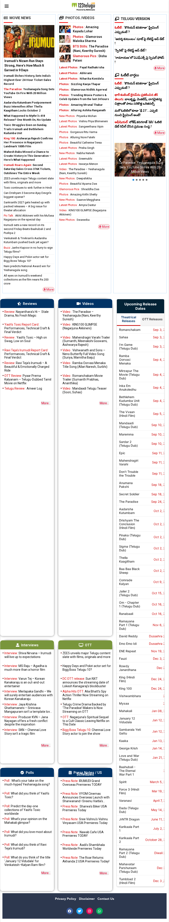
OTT (88, 645)
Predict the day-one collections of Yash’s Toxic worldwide (22, 809)
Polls (30, 773)
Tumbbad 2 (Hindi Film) (127, 881)
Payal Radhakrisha (81, 67)
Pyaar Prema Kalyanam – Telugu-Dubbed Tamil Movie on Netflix (27, 379)
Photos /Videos (79, 18)
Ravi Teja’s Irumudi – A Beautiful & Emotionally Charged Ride (26, 366)
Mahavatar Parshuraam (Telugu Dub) (128, 867)
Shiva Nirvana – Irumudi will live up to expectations (27, 655)
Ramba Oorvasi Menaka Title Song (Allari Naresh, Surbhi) (84, 364)
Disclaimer (87, 898)
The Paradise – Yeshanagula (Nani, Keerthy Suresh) (81, 315)
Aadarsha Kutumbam (127, 511)
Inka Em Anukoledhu (127, 387)
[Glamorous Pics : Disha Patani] (65, 58)
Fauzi (123, 658)
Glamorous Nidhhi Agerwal (83, 89)
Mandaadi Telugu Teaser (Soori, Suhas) (84, 390)
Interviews (30, 645)
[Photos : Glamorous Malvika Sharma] (65, 39)
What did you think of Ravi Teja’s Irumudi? (25, 846)
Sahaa (123, 337)
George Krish (128, 748)
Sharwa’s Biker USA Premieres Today (84, 808)
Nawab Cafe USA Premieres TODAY (83, 834)
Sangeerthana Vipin (81, 126)
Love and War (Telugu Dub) (129, 757)
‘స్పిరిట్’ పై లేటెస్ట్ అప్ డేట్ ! (130, 50)
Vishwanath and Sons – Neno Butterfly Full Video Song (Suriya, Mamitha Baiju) (83, 353)
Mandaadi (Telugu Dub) (128, 425)
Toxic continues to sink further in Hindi (28, 187)
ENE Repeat (127, 651)
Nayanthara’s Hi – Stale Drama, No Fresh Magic (26, 313)
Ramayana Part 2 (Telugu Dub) (129, 852)
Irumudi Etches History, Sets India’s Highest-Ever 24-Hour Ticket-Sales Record (27, 79)
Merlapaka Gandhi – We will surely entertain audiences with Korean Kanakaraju (28, 695)
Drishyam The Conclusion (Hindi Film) (129, 524)
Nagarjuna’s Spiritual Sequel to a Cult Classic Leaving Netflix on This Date (85, 720)
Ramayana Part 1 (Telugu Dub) (129, 624)
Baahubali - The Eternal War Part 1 (127, 770)
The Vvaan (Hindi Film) (127, 413)
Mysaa (124, 703)
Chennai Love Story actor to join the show (86, 731)
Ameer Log (23, 388)
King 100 (125, 688)
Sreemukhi (75, 158)
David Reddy (128, 636)
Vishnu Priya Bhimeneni (83, 121)
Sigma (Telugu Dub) (129, 548)
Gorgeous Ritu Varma (78, 132)
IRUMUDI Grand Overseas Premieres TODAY (82, 782)
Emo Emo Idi (128, 643)
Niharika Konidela (81, 78)
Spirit (123, 782)
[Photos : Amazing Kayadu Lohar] (65, 29)
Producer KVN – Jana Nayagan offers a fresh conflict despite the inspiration (26, 720)
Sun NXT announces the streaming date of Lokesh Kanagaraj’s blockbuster (85, 682)
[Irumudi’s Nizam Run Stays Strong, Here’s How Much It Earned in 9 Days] (29, 49)
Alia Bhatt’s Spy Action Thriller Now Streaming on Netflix (85, 695)
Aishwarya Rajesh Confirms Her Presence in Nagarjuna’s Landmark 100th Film (28, 142)
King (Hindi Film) (127, 679)
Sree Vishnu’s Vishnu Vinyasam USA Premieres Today (85, 821)
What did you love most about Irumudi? (28, 833)
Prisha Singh (76, 147)
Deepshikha (75, 178)
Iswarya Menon (78, 164)
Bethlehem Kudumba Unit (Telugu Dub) (129, 400)
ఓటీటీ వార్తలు (130, 75)
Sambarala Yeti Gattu (130, 731)
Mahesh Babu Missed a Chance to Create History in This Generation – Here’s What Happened (27, 155)
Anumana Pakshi (126, 484)
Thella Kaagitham (126, 559)
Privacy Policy (66, 898)
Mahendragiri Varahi (128, 462)
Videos (88, 304)
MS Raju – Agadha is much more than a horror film (25, 667)
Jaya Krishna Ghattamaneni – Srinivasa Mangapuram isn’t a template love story (28, 708)
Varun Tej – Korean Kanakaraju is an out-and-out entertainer (24, 682)
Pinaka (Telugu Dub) (129, 537)
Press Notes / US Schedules (87, 773)
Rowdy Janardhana (127, 668)
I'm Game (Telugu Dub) (128, 346)
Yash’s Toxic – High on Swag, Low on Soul (25, 339)
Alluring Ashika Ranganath (82, 110)
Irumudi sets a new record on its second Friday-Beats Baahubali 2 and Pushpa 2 (27, 229)
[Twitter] (79, 911)
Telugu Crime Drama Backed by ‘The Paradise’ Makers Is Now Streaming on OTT (84, 708)
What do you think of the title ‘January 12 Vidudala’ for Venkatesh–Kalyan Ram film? (27, 861)
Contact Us (105, 898)
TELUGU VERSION (135, 19)
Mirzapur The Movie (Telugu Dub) (129, 374)
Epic (122, 453)
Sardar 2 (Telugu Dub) (128, 443)
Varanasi (125, 800)
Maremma (126, 434)
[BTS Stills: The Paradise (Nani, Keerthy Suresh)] (65, 49)
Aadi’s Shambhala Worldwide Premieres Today (83, 846)
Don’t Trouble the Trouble (128, 473)
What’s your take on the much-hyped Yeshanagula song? (27, 782)
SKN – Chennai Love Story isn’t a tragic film (25, 731)
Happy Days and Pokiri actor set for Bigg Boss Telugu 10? (86, 667)
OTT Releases (152, 319)
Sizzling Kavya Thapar (80, 84)
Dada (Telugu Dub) (128, 810)
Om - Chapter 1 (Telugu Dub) (129, 604)
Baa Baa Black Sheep (129, 570)
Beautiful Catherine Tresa (80, 142)
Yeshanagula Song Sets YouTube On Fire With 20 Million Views (29, 93)
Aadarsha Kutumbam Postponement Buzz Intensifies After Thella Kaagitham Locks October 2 (27, 106)
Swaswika (74, 219)
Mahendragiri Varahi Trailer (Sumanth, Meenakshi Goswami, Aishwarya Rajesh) (86, 341)
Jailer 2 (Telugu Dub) (128, 593)
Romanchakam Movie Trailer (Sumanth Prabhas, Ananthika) (82, 379)
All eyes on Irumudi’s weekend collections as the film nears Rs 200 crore (26, 279)
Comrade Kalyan (125, 582)
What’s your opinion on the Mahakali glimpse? (25, 820)
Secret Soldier (129, 494)
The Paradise (128, 501)
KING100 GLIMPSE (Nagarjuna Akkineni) (79, 326)
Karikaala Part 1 (129, 828)
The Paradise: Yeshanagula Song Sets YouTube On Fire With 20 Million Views (140, 167)
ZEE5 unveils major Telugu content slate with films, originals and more (86, 655)
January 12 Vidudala (127, 720)
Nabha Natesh (77, 153)
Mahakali (125, 711)
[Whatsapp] (99, 911)
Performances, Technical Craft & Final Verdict (27, 328)
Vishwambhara (130, 696)
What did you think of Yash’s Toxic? (26, 795)
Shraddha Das (79, 189)
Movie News (20, 18)
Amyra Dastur (77, 205)
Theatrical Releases (128, 319)
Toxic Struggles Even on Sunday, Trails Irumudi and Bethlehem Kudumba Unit (25, 129)
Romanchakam (129, 330)
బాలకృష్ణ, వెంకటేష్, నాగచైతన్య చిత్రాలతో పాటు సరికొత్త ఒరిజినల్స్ (138, 99)
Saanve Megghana (79, 199)
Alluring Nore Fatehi (77, 137)
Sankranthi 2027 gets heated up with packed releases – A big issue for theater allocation (27, 206)
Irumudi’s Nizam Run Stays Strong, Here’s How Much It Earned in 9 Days (24, 65)
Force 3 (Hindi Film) (129, 791)
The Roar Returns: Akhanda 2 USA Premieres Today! (85, 859)
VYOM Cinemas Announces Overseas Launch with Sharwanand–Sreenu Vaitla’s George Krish (86, 797)
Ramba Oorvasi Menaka (125, 359)
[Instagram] (89, 911)
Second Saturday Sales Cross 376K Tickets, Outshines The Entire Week (27, 169)
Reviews (30, 304)
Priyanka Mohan (78, 116)
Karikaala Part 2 (129, 840)
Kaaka (123, 741)
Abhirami (75, 73)
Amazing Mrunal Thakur (81, 104)
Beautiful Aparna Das (78, 183)
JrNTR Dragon (129, 819)
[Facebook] (69, 911)
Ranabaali (126, 614)
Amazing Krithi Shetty (78, 194)
